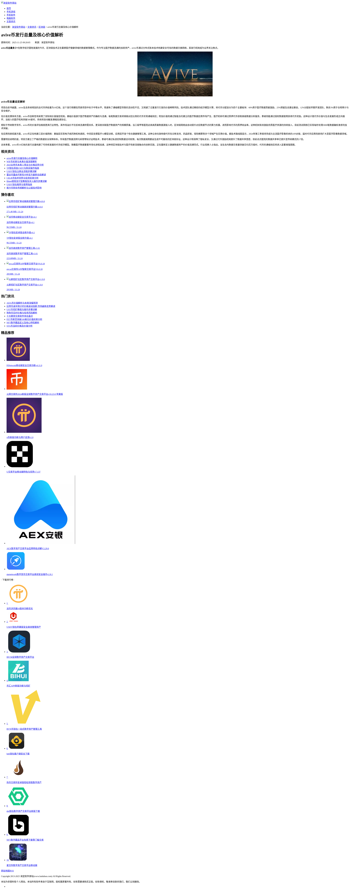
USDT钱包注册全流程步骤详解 (22, 171)
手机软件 (11, 15)
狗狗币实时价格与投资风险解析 (22, 313)
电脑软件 (11, 18)
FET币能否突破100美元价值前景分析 (24, 319)
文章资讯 (11, 21)
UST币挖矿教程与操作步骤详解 (22, 309)
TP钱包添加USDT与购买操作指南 (23, 168)
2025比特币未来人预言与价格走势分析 (25, 165)
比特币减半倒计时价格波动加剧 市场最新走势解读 (31, 306)
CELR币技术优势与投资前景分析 (23, 178)
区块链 (42, 27)
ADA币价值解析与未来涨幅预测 (22, 303)
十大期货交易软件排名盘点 (20, 316)
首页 (9, 8)
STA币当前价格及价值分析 (20, 326)
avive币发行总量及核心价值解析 (22, 158)
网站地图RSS (7, 871)
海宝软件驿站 (18, 27)
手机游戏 (11, 12)
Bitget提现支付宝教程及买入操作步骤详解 (27, 181)
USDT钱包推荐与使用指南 (19, 184)
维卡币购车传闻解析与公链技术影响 (24, 188)
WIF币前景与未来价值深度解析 (22, 161)
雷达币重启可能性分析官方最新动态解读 (26, 175)
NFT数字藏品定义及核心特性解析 (23, 322)
